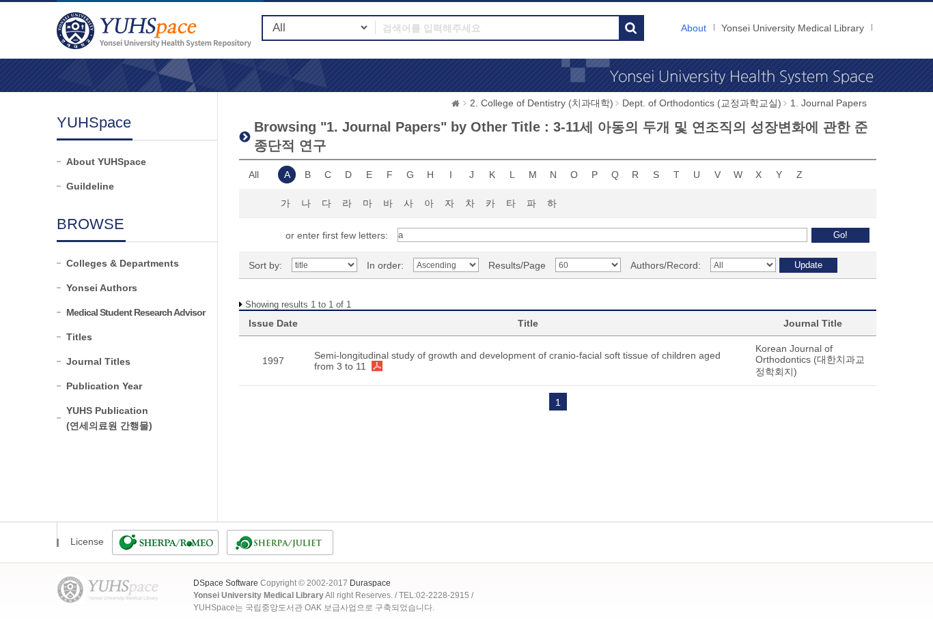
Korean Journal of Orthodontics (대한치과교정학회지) (810, 360)
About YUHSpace (106, 161)
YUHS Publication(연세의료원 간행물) (109, 418)
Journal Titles (98, 361)
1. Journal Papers (828, 103)
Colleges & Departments (122, 263)
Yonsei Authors (101, 287)
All (254, 174)
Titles (79, 336)
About (693, 28)
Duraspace (370, 583)
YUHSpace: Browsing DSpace (156, 30)
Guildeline (90, 186)
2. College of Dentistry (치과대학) (541, 103)
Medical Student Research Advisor (135, 312)
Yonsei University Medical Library (792, 28)
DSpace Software (225, 583)
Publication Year (104, 386)
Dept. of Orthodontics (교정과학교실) (701, 103)
